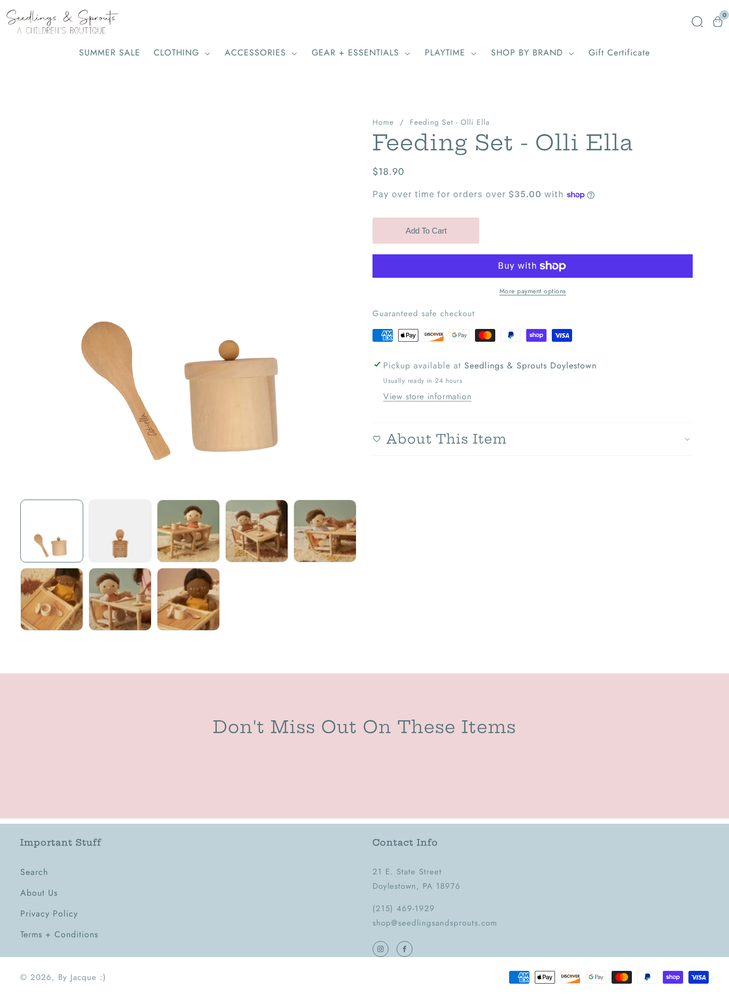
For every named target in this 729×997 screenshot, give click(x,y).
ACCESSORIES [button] (257, 52)
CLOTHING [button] (178, 52)
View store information (427, 396)
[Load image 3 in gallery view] (188, 531)
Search (34, 872)
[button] (697, 21)
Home (383, 122)
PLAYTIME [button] (447, 52)
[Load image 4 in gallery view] (256, 531)
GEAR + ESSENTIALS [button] (357, 52)
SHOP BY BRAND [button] (528, 52)
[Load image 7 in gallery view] (120, 599)
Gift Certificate (619, 52)
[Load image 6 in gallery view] (51, 599)
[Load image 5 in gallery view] (325, 531)
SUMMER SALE (109, 52)
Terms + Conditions (59, 934)
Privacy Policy (49, 913)
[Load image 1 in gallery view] (51, 531)
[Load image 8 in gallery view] (188, 599)
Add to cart (426, 230)
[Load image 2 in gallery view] (120, 531)
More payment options (533, 291)
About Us (39, 893)
